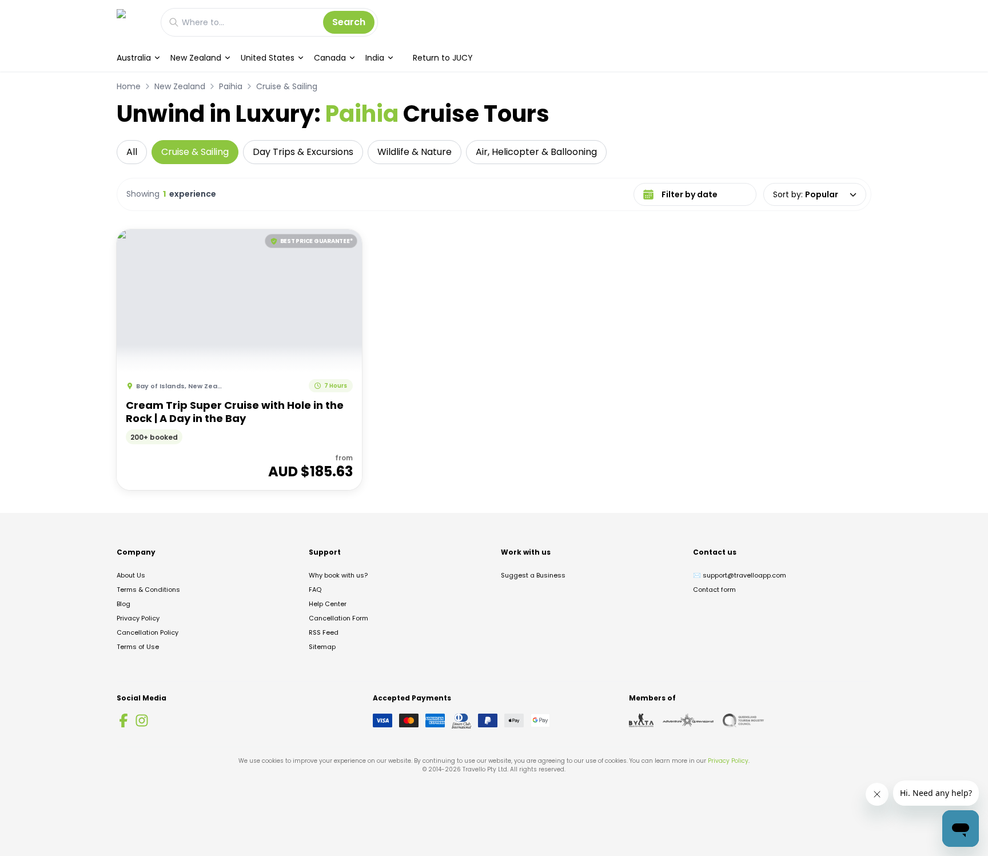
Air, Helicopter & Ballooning (536, 151)
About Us (131, 575)
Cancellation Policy (147, 632)
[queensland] (743, 720)
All (131, 151)
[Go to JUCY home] (133, 22)
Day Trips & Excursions (303, 151)
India (374, 57)
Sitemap (322, 646)
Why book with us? (338, 575)
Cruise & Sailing (286, 86)
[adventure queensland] (688, 720)
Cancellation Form (338, 618)
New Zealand (195, 57)
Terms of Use (138, 646)
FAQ (315, 589)
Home (129, 86)
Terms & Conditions (148, 589)
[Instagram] (142, 720)
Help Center (327, 603)
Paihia (230, 86)
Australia (134, 57)
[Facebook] (123, 720)
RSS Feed (323, 632)
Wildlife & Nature (414, 151)
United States (267, 57)
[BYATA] (641, 720)
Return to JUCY (443, 57)
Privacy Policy (138, 618)
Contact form (714, 589)
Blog (123, 603)
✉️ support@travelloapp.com (739, 575)
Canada (330, 57)
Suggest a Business (533, 575)
